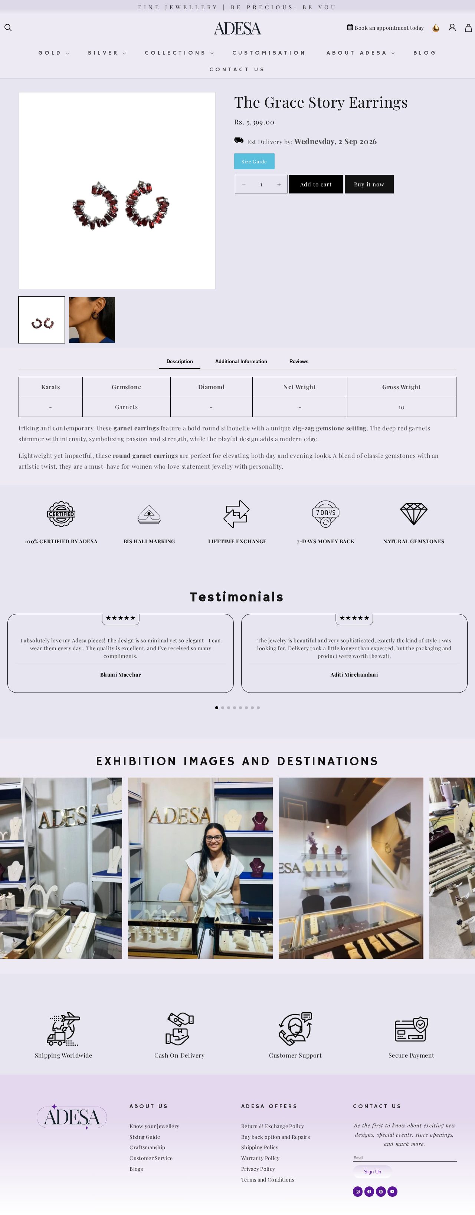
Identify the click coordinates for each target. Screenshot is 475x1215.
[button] (8, 28)
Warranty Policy (260, 1158)
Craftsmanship (147, 1147)
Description (180, 361)
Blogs (136, 1168)
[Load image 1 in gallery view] (42, 320)
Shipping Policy (260, 1147)
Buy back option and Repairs (275, 1136)
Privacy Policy (258, 1168)
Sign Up (372, 1172)
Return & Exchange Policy (272, 1126)
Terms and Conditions (267, 1179)
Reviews (298, 361)
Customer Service (151, 1158)
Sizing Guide (145, 1136)
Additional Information (241, 361)
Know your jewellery (154, 1126)
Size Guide (254, 161)
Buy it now (369, 184)
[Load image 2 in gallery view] (92, 320)
